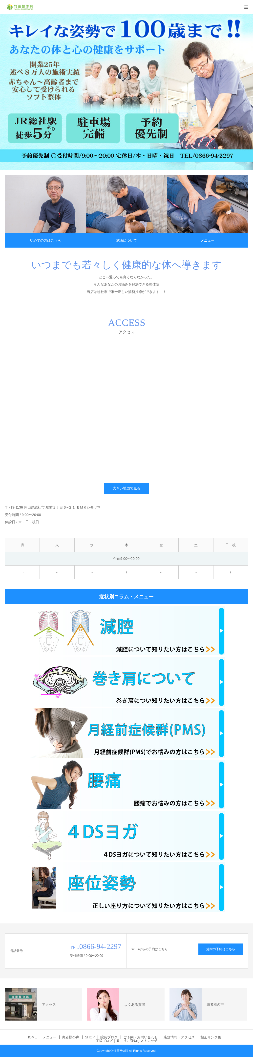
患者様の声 (70, 1037)
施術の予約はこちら (220, 949)
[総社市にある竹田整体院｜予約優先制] (20, 7)
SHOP (90, 1037)
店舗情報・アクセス (179, 1037)
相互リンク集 (210, 1037)
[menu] (246, 7)
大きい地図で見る (126, 488)
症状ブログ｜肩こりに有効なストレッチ (126, 1040)
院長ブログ (109, 1037)
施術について (126, 240)
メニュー (207, 240)
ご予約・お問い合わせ (140, 1037)
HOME (31, 1037)
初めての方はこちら (45, 240)
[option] (126, 92)
